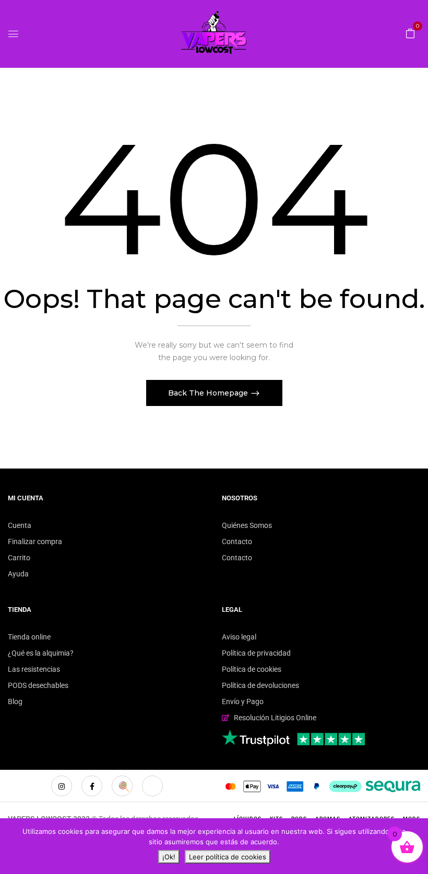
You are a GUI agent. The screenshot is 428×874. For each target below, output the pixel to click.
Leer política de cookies (227, 857)
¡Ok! (168, 857)
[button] (410, 33)
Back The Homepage (209, 393)
